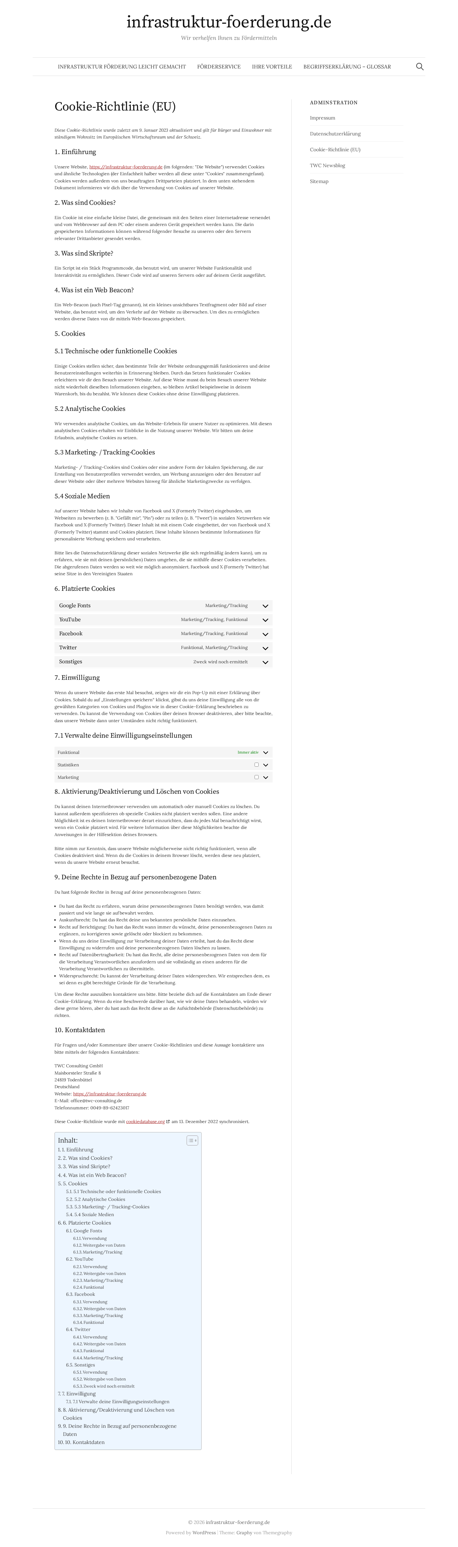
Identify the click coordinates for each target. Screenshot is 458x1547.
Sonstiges (84, 1365)
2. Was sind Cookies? (87, 1158)
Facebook (84, 1294)
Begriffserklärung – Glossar (347, 66)
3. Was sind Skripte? (86, 1166)
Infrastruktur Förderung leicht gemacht (122, 66)
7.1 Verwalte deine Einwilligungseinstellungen (121, 1401)
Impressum (322, 118)
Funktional (93, 1287)
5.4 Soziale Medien (94, 1214)
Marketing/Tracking (102, 1252)
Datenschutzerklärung (335, 133)
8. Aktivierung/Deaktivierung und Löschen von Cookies (118, 1414)
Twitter (82, 1329)
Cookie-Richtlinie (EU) (335, 149)
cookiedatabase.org (145, 1121)
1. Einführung (77, 1149)
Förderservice (219, 66)
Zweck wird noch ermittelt (109, 1386)
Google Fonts (88, 1231)
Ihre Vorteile (272, 66)
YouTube (83, 1259)
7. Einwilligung (79, 1393)
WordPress (204, 1532)
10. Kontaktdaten (85, 1442)
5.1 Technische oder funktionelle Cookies (117, 1191)
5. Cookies (75, 1183)
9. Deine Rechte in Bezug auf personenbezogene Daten (120, 1430)
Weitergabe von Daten (104, 1245)
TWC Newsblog (327, 165)
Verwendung (94, 1238)
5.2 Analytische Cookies (99, 1199)
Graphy (244, 1532)
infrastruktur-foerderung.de (229, 22)
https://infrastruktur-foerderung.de (126, 167)
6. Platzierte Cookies (87, 1223)
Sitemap (319, 181)
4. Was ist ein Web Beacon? (94, 1175)
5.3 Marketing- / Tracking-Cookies (112, 1207)
